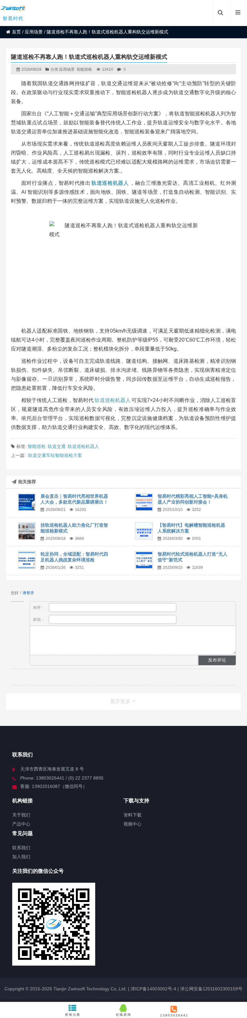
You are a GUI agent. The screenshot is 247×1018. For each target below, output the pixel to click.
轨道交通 (57, 446)
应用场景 (34, 31)
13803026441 (174, 1015)
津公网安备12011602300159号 (211, 988)
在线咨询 (123, 1014)
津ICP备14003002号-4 (152, 988)
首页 (16, 31)
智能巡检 (84, 69)
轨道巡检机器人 (113, 400)
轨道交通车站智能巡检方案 (55, 455)
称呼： (39, 607)
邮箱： (39, 619)
